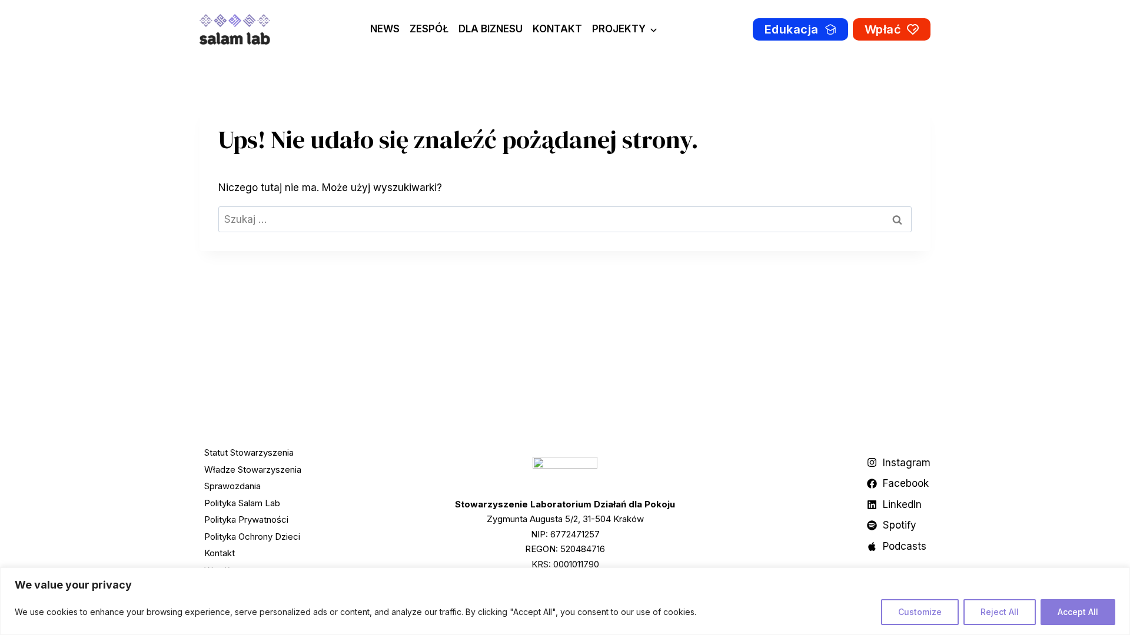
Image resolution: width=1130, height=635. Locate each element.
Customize (920, 612)
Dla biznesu (490, 29)
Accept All (1078, 612)
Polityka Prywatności (246, 519)
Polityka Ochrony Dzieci (252, 536)
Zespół (429, 29)
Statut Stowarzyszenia (249, 452)
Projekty (619, 29)
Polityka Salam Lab (242, 503)
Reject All (1000, 612)
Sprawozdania (232, 486)
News (385, 29)
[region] (565, 601)
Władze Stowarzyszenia (252, 469)
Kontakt (557, 29)
